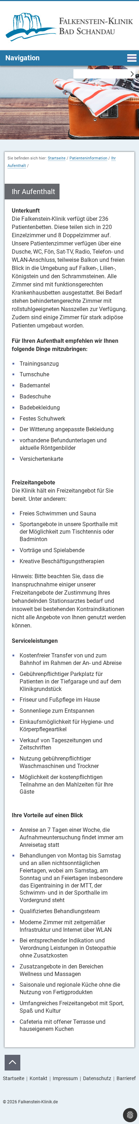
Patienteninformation (88, 158)
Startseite (57, 158)
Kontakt (38, 1078)
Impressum (65, 1078)
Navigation (22, 58)
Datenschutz (97, 1078)
